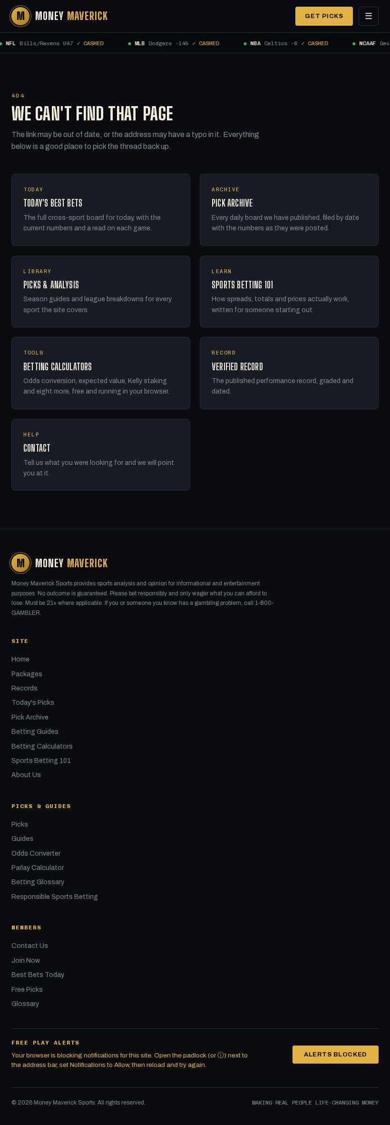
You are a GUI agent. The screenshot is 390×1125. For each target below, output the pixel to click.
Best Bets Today (37, 974)
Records (24, 688)
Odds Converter (35, 853)
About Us (26, 775)
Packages (26, 674)
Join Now (25, 960)
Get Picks (324, 16)
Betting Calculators (42, 746)
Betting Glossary (37, 882)
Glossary (25, 1003)
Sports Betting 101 (41, 760)
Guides (22, 838)
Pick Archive (30, 717)
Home (20, 659)
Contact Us (29, 945)
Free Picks (27, 989)
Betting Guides (34, 731)
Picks (19, 824)
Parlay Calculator (37, 867)
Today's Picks (32, 702)
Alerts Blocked (335, 1054)
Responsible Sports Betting (54, 896)
